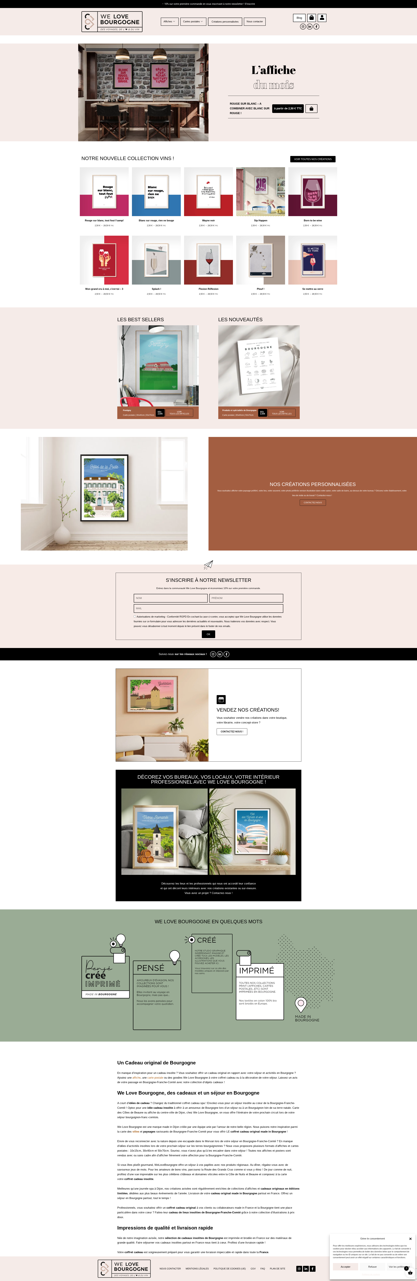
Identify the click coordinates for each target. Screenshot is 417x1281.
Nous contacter (255, 21)
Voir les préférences (399, 1266)
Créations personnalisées (225, 21)
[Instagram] (303, 26)
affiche (136, 1077)
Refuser (372, 1266)
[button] (410, 1238)
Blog (299, 17)
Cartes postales (191, 21)
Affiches (168, 21)
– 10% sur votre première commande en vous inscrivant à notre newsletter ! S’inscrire (208, 3)
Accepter (345, 1266)
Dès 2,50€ (262, 413)
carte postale (155, 1077)
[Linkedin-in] (310, 26)
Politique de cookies (371, 1274)
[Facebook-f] (316, 26)
